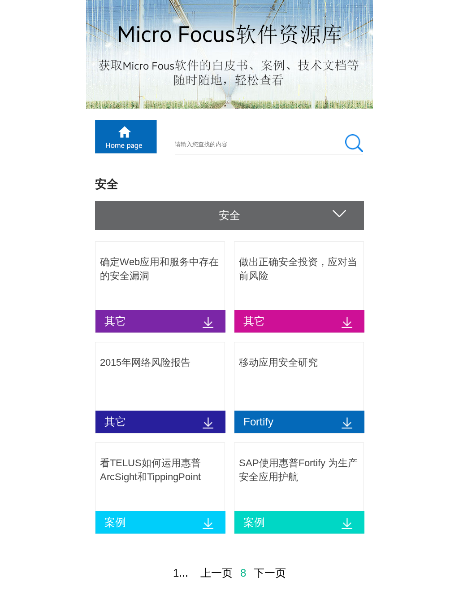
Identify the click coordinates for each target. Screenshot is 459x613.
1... (180, 573)
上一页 (216, 573)
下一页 (270, 573)
